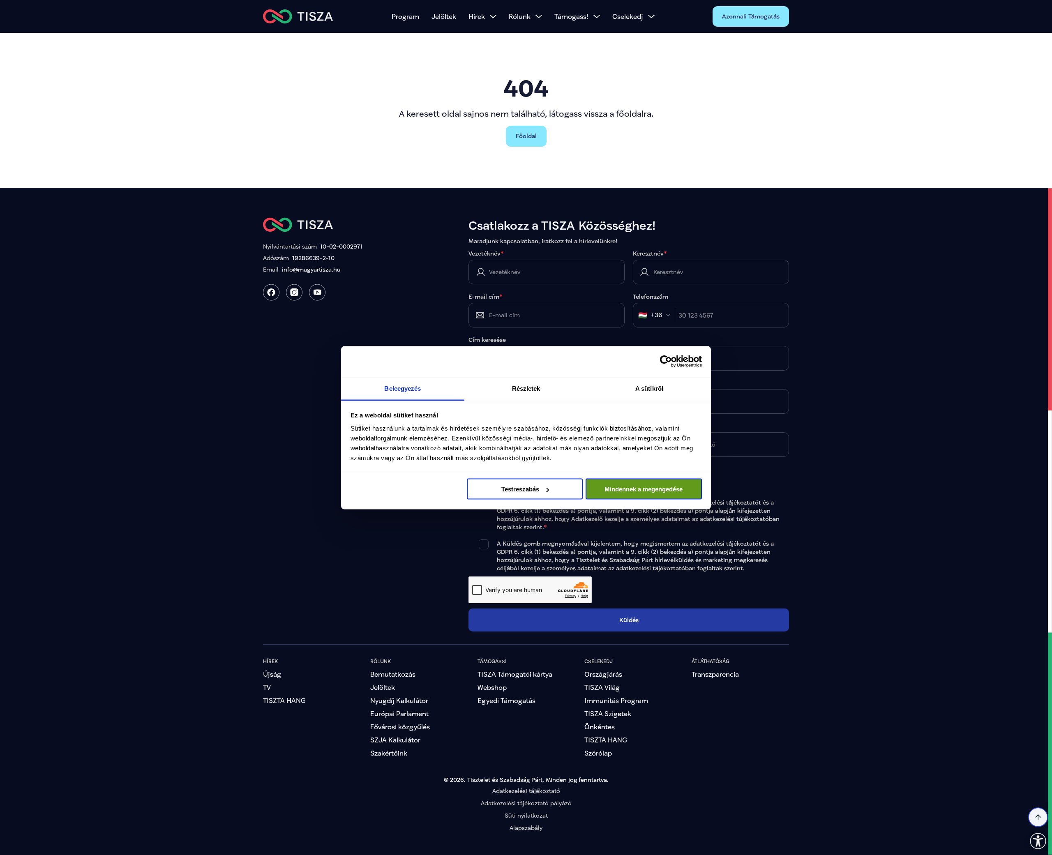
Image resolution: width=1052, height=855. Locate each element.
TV (267, 687)
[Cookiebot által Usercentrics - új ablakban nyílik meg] (666, 361)
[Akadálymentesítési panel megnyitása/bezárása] (1038, 841)
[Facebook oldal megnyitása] (271, 292)
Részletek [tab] (526, 388)
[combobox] (656, 315)
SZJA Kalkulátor (395, 740)
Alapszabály (526, 827)
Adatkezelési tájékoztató (526, 790)
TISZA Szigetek (607, 713)
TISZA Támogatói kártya (515, 674)
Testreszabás (520, 489)
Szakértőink (388, 753)
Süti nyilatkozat (526, 815)
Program (405, 16)
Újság (272, 674)
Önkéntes (599, 727)
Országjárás (603, 674)
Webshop (492, 687)
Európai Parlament (399, 713)
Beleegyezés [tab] (402, 388)
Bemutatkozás (392, 674)
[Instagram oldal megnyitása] (294, 292)
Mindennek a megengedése (643, 489)
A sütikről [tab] (649, 388)
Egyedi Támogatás (506, 700)
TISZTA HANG (284, 700)
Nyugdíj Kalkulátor (399, 700)
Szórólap (598, 753)
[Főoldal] (298, 16)
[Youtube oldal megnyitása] (317, 292)
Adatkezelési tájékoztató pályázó (526, 803)
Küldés (629, 619)
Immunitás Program (616, 700)
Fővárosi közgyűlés (400, 727)
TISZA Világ (602, 687)
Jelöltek (443, 16)
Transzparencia (715, 674)
